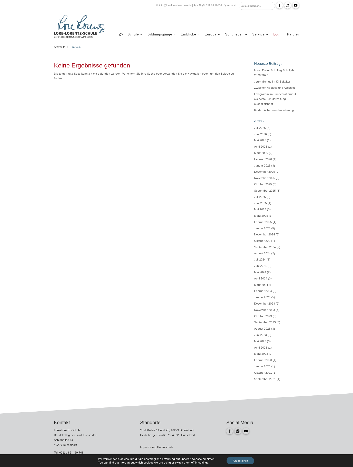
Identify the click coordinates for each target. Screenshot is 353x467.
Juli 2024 (260, 259)
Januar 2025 (262, 228)
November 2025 (264, 178)
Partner (293, 34)
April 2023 (260, 347)
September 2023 (265, 322)
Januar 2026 (262, 165)
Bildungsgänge (159, 34)
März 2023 (261, 353)
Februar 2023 (263, 360)
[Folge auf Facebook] (279, 5)
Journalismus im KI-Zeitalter (272, 81)
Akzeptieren (240, 460)
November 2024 (264, 234)
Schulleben (234, 34)
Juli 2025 (260, 197)
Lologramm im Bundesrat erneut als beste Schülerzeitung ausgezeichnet (275, 98)
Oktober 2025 (263, 184)
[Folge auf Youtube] (296, 5)
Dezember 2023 (264, 303)
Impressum (147, 447)
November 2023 (264, 309)
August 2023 (262, 328)
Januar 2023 (262, 366)
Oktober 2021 (263, 372)
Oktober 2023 (263, 316)
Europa (211, 34)
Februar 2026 (263, 159)
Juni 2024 (260, 265)
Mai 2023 (260, 341)
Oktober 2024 (263, 240)
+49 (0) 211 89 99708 (209, 5)
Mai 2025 (260, 209)
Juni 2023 (260, 335)
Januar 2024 (262, 297)
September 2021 (265, 379)
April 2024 (260, 278)
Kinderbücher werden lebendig (274, 110)
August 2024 (262, 253)
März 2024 (261, 284)
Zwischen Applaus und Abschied (275, 87)
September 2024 (265, 247)
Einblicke (188, 34)
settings (203, 462)
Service (258, 34)
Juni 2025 (260, 203)
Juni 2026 (260, 134)
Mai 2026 (260, 140)
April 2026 (260, 146)
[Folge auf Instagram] (287, 5)
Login (278, 34)
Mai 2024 (260, 272)
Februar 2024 (263, 291)
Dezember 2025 (264, 171)
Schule (133, 34)
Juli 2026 (260, 127)
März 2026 (261, 153)
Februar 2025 (263, 222)
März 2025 (261, 215)
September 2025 (265, 190)
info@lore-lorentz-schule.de (175, 5)
